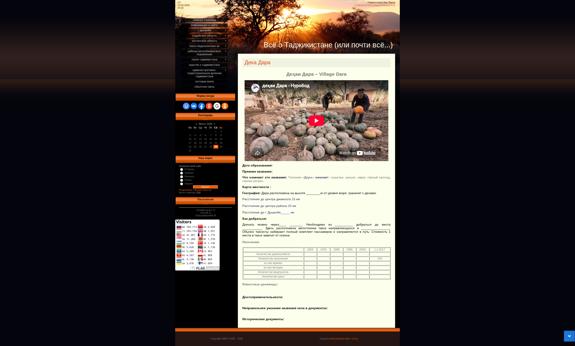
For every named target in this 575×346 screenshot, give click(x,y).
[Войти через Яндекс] (209, 106)
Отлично (189, 169)
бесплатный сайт (339, 338)
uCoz (355, 338)
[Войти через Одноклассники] (224, 106)
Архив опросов (202, 190)
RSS (392, 5)
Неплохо (189, 176)
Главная (359, 5)
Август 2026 (205, 123)
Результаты (185, 190)
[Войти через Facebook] (201, 106)
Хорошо (188, 172)
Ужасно (188, 183)
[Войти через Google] (217, 106)
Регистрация (373, 5)
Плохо (188, 180)
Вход (385, 5)
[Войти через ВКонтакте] (193, 106)
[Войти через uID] (186, 106)
